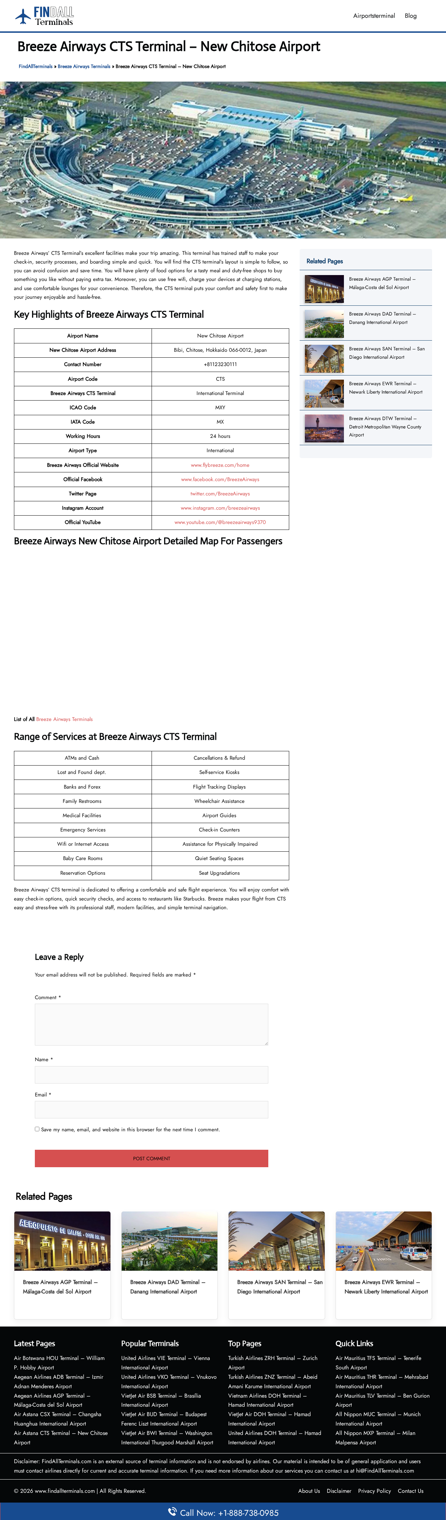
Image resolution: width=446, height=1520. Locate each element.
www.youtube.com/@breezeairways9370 (220, 522)
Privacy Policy (374, 1491)
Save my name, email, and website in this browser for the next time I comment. (130, 1129)
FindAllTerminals (36, 66)
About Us (309, 1491)
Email (43, 1095)
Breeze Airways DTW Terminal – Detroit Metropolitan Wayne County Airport (385, 426)
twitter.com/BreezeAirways (220, 493)
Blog (411, 15)
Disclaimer (339, 1491)
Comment (48, 997)
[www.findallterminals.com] (44, 15)
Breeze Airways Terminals (84, 66)
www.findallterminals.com (65, 1491)
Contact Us (410, 1491)
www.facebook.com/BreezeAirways (220, 479)
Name (44, 1059)
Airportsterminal (374, 15)
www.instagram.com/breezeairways (220, 508)
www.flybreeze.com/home (220, 465)
